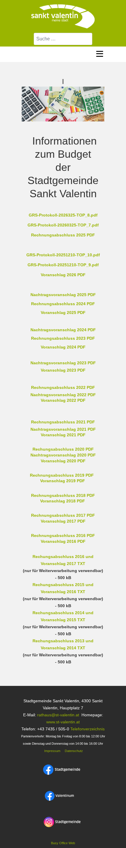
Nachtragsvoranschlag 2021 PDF (63, 429)
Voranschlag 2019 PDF (62, 480)
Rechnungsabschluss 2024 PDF (63, 303)
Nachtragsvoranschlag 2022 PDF (63, 394)
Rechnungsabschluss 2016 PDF (63, 535)
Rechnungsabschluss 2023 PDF (63, 338)
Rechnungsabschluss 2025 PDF (63, 235)
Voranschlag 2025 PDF (63, 312)
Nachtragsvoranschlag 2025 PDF (63, 294)
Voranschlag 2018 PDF (62, 501)
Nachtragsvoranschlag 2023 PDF (63, 363)
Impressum (51, 751)
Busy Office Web (63, 843)
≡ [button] (100, 53)
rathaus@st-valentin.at (57, 715)
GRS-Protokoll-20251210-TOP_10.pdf (63, 255)
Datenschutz (74, 751)
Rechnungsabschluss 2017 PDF (63, 515)
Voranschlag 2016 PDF (63, 541)
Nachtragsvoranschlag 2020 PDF (63, 455)
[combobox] (63, 39)
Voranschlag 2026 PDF (63, 274)
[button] (110, 832)
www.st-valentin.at (63, 722)
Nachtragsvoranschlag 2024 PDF (63, 329)
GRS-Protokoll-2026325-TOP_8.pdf (63, 215)
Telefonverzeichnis (87, 729)
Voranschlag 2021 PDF (63, 434)
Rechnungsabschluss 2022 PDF (63, 387)
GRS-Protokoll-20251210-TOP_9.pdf (63, 264)
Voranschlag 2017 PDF (63, 521)
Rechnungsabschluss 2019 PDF (62, 475)
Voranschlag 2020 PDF (63, 461)
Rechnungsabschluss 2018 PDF (63, 495)
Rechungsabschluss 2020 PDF (63, 449)
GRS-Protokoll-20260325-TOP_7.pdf (63, 225)
